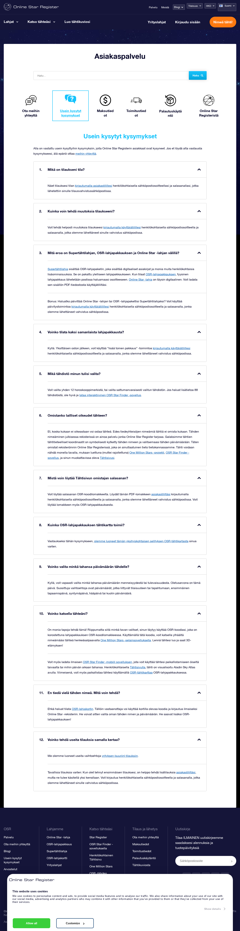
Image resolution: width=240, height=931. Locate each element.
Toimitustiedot (141, 851)
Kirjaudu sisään (187, 22)
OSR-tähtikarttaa (141, 672)
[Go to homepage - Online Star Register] (31, 7)
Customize (73, 923)
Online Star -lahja (140, 279)
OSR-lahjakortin (82, 708)
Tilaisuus (193, 6)
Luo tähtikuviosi (77, 22)
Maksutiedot (140, 844)
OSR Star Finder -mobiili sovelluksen (107, 662)
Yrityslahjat (157, 22)
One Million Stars (100, 866)
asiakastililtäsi (160, 494)
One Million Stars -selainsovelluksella (125, 640)
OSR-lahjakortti (57, 858)
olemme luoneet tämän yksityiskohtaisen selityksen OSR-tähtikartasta (141, 541)
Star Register (98, 837)
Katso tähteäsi (39, 22)
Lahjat (9, 22)
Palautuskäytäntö (144, 858)
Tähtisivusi (107, 457)
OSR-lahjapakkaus (59, 844)
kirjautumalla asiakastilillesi (93, 185)
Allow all (31, 923)
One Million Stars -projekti (146, 452)
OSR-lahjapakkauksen (161, 274)
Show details (212, 908)
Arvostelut (10, 869)
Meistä (165, 7)
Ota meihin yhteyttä (17, 844)
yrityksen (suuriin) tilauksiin (120, 755)
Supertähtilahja (58, 269)
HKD (208, 6)
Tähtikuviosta (141, 865)
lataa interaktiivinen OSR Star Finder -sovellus (110, 395)
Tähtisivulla (137, 667)
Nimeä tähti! (222, 22)
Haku (196, 75)
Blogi (177, 7)
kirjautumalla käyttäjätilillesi (122, 227)
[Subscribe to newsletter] (231, 861)
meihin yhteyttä (85, 153)
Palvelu (153, 7)
